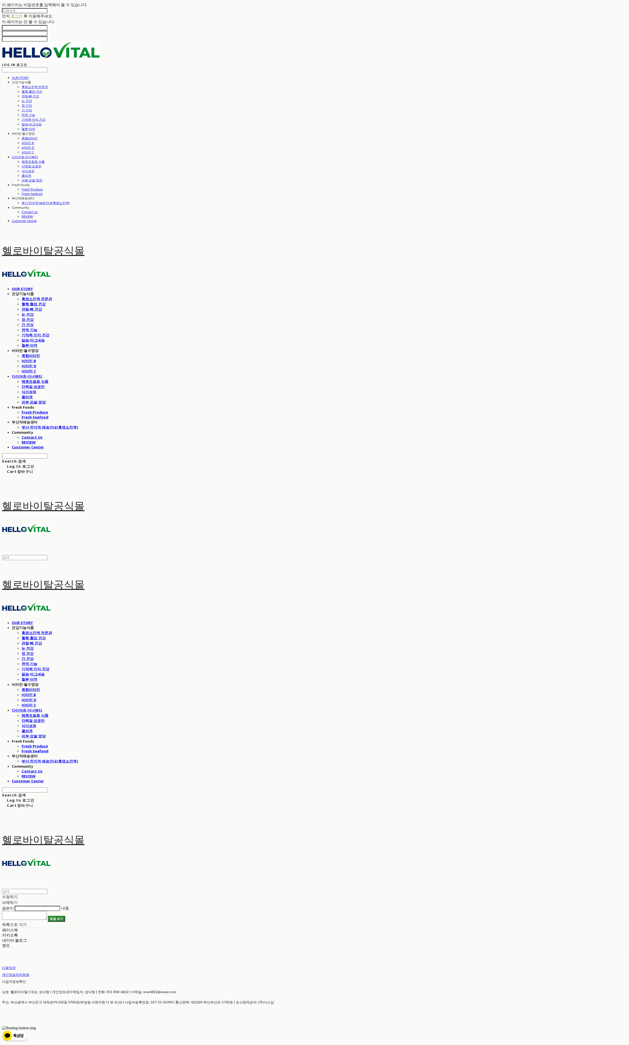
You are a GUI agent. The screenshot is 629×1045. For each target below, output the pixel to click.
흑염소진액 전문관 (35, 87)
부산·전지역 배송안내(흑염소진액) (46, 203)
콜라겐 (26, 175)
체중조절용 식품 (33, 161)
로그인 (17, 16)
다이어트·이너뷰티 (25, 157)
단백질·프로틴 (32, 166)
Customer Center (24, 221)
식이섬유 (28, 171)
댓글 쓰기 (56, 918)
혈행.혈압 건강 (32, 91)
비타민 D (28, 147)
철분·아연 (28, 129)
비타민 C (28, 152)
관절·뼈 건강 (30, 96)
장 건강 (27, 105)
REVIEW (27, 216)
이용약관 (9, 968)
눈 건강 (27, 101)
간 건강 (27, 110)
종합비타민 (30, 138)
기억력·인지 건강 (33, 119)
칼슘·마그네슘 (32, 124)
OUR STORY (20, 77)
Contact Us (30, 212)
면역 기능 (28, 115)
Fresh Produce (32, 189)
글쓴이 (8, 908)
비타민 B (28, 143)
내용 (65, 908)
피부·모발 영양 (32, 180)
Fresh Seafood (32, 194)
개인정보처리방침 (15, 974)
